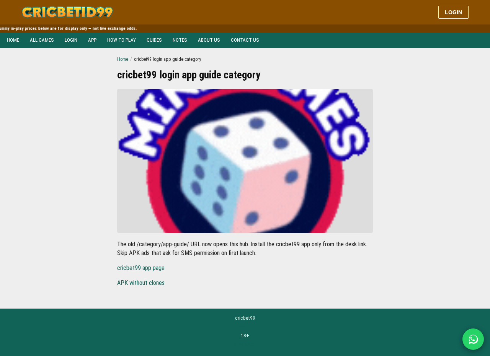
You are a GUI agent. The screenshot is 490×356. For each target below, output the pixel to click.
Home (13, 40)
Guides (154, 40)
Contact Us (245, 40)
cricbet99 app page (141, 267)
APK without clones (141, 282)
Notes (180, 40)
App (92, 40)
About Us (209, 40)
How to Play (121, 40)
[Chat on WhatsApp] (473, 339)
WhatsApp (245, 344)
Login (453, 12)
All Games (42, 40)
